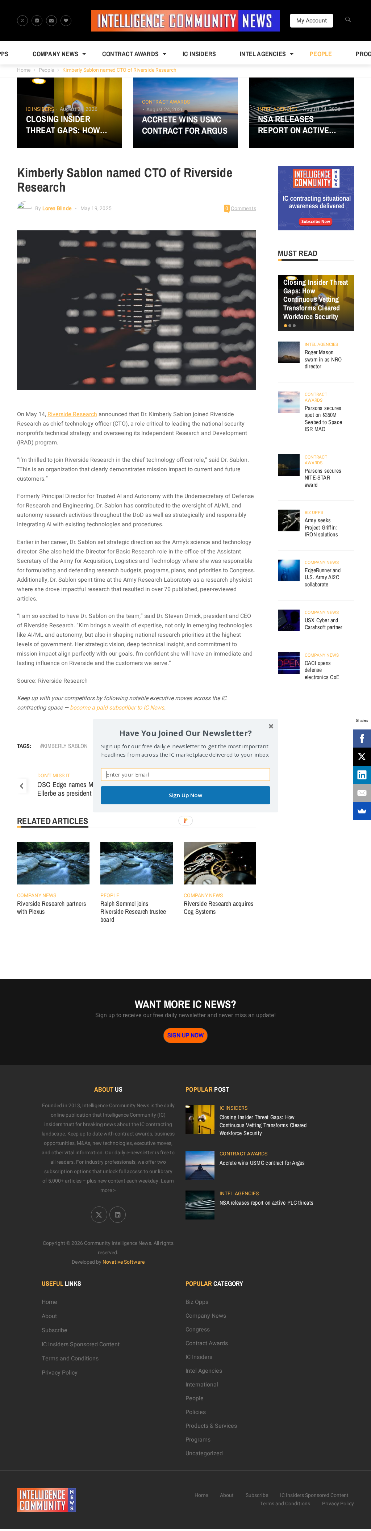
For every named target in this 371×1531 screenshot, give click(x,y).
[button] (185, 732)
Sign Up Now (185, 795)
